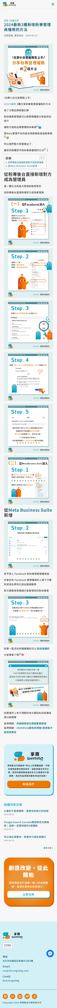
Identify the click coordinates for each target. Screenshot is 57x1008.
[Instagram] (12, 996)
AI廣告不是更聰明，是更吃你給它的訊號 (26, 811)
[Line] (20, 996)
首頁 (6, 20)
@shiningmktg (11, 980)
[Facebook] (5, 996)
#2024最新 (10, 104)
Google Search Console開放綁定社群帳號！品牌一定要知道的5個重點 (26, 823)
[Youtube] (27, 996)
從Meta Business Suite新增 (22, 165)
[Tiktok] (34, 996)
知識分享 (14, 20)
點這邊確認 (43, 648)
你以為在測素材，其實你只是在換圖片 (25, 836)
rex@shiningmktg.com (16, 970)
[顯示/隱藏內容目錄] (41, 158)
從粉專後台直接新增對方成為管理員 (26, 162)
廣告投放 (18, 35)
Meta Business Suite (30, 510)
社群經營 (8, 35)
